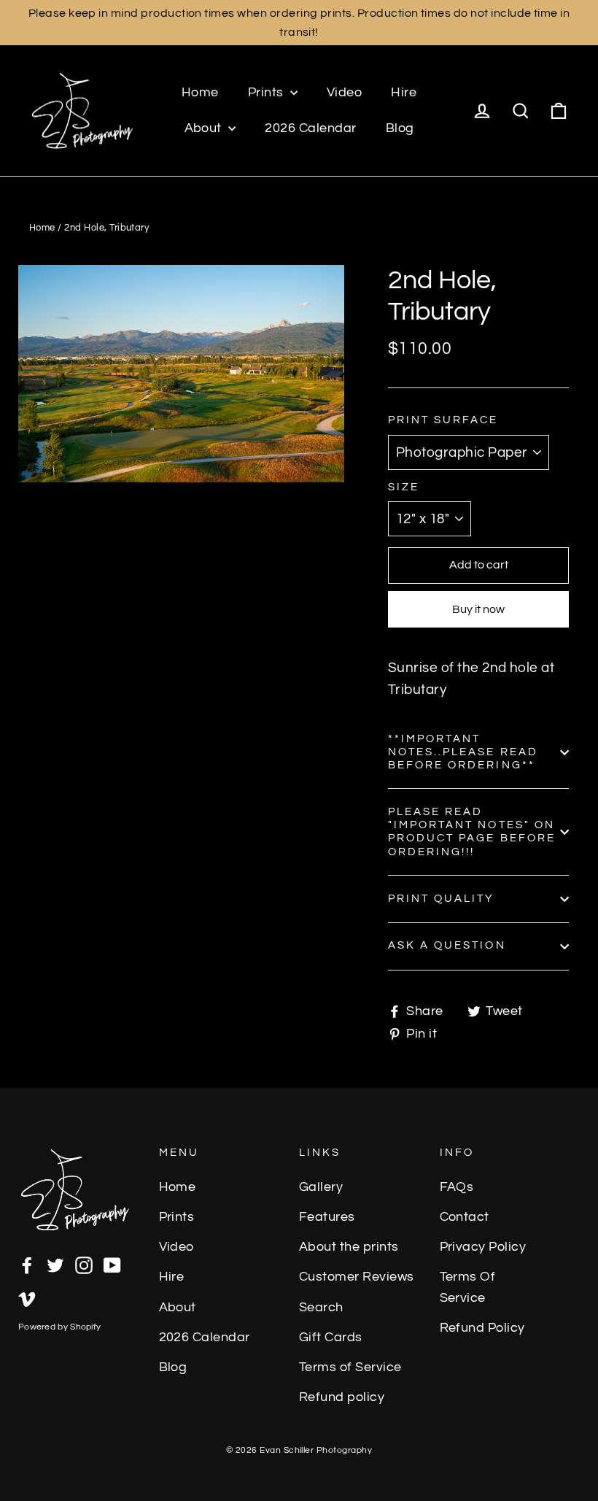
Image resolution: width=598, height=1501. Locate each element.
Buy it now (478, 609)
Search (321, 1307)
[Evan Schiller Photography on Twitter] (55, 1265)
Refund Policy (482, 1328)
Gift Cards (330, 1337)
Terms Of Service (468, 1287)
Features (327, 1217)
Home (200, 92)
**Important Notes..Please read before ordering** (463, 752)
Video (344, 92)
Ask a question (447, 945)
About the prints (349, 1247)
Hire (403, 92)
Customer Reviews (356, 1277)
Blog (400, 128)
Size (403, 487)
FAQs (457, 1187)
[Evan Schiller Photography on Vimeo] (27, 1297)
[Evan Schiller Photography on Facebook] (27, 1265)
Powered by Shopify (59, 1327)
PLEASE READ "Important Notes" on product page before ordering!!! (472, 831)
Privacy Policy (483, 1247)
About (205, 128)
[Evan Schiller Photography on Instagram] (84, 1265)
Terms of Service (350, 1367)
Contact (464, 1217)
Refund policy (341, 1397)
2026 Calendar (310, 128)
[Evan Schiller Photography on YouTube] (112, 1265)
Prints (267, 92)
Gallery (321, 1187)
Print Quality (441, 898)
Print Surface (443, 419)
